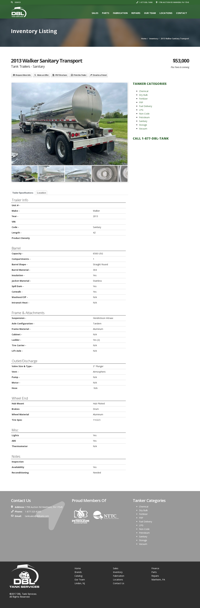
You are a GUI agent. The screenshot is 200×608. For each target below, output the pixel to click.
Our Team (150, 13)
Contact (181, 13)
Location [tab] (41, 192)
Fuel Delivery (145, 106)
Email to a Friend (100, 75)
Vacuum (143, 128)
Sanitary (143, 121)
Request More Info (23, 75)
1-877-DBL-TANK (145, 2)
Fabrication (120, 13)
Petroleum (144, 117)
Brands (78, 572)
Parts (105, 13)
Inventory (117, 572)
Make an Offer (43, 75)
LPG (141, 109)
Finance (155, 568)
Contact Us (118, 583)
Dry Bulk (143, 94)
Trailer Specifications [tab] (22, 192)
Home (78, 568)
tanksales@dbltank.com (37, 516)
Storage (143, 124)
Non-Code (144, 113)
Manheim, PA (158, 579)
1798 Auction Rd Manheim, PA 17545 (173, 2)
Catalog (78, 575)
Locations (166, 13)
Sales (95, 13)
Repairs (135, 13)
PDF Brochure (61, 75)
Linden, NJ (80, 583)
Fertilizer (143, 98)
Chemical (143, 91)
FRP (141, 102)
